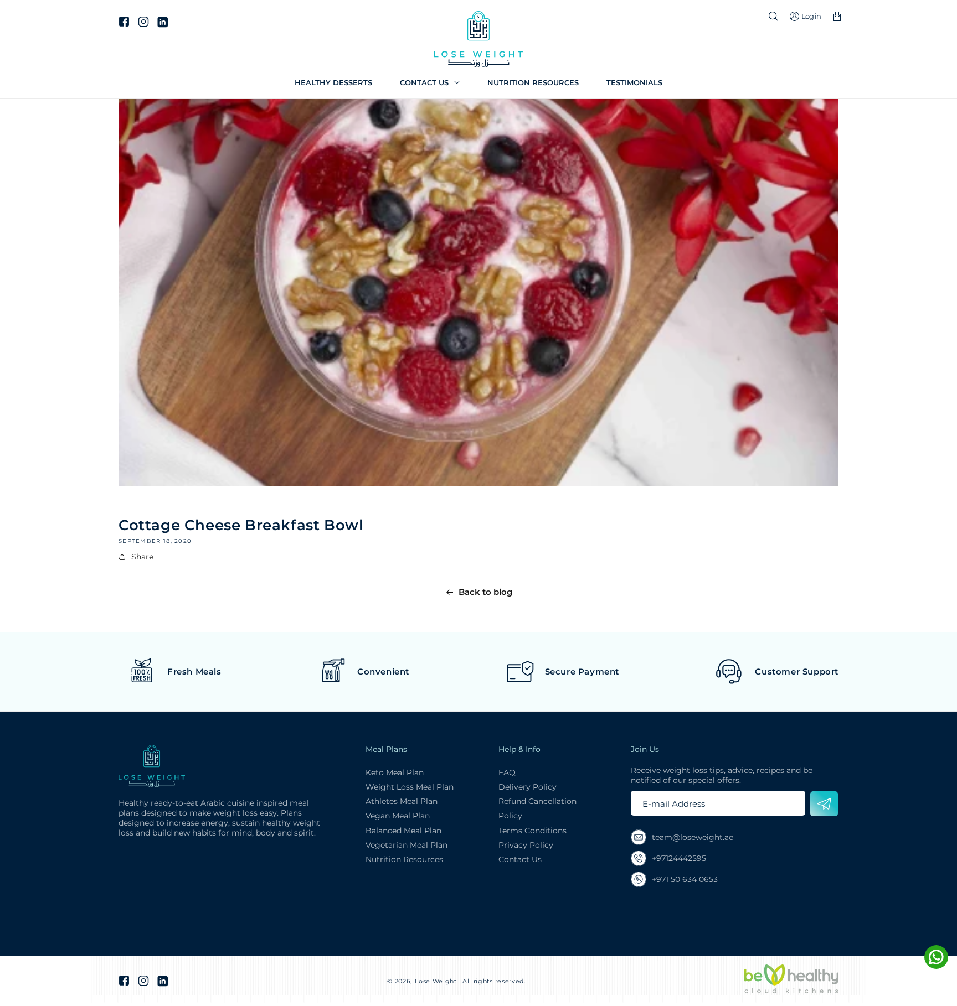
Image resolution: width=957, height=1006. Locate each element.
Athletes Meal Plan (402, 801)
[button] (430, 82)
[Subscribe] (824, 803)
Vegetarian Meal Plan (406, 845)
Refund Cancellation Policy (537, 808)
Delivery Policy (527, 787)
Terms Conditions (532, 831)
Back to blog (485, 592)
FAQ (507, 772)
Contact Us (520, 859)
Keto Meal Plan (395, 772)
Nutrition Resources (404, 859)
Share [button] (142, 557)
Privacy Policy (525, 845)
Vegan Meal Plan (398, 816)
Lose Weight (436, 981)
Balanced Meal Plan (403, 831)
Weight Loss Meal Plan (410, 787)
